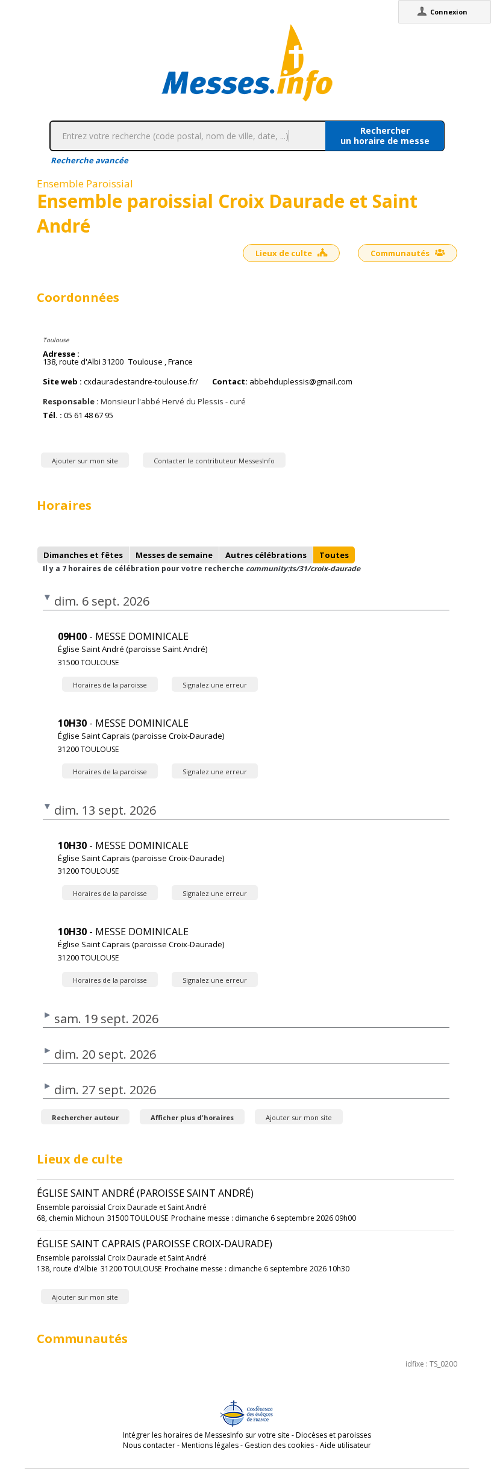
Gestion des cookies (279, 1445)
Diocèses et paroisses (333, 1435)
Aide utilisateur (345, 1445)
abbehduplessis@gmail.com (300, 382)
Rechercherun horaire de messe (385, 135)
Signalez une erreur (215, 684)
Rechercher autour (85, 1117)
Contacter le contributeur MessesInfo (214, 460)
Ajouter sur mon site (85, 460)
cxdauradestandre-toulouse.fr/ (141, 382)
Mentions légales (210, 1445)
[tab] (83, 555)
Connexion (448, 11)
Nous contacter (149, 1445)
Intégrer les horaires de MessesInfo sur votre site (206, 1435)
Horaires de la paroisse (110, 684)
